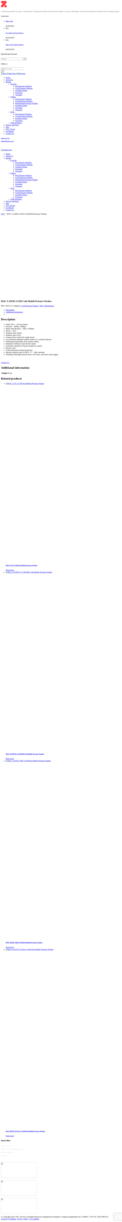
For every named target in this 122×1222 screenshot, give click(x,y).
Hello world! (9, 21)
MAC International (47, 306)
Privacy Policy (23, 1219)
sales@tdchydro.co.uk (7, 141)
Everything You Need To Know (15, 33)
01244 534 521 (5, 138)
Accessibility (34, 1219)
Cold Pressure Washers (30, 306)
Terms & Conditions (8, 1219)
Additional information (14, 312)
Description (10, 310)
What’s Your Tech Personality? (15, 44)
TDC (3, 214)
